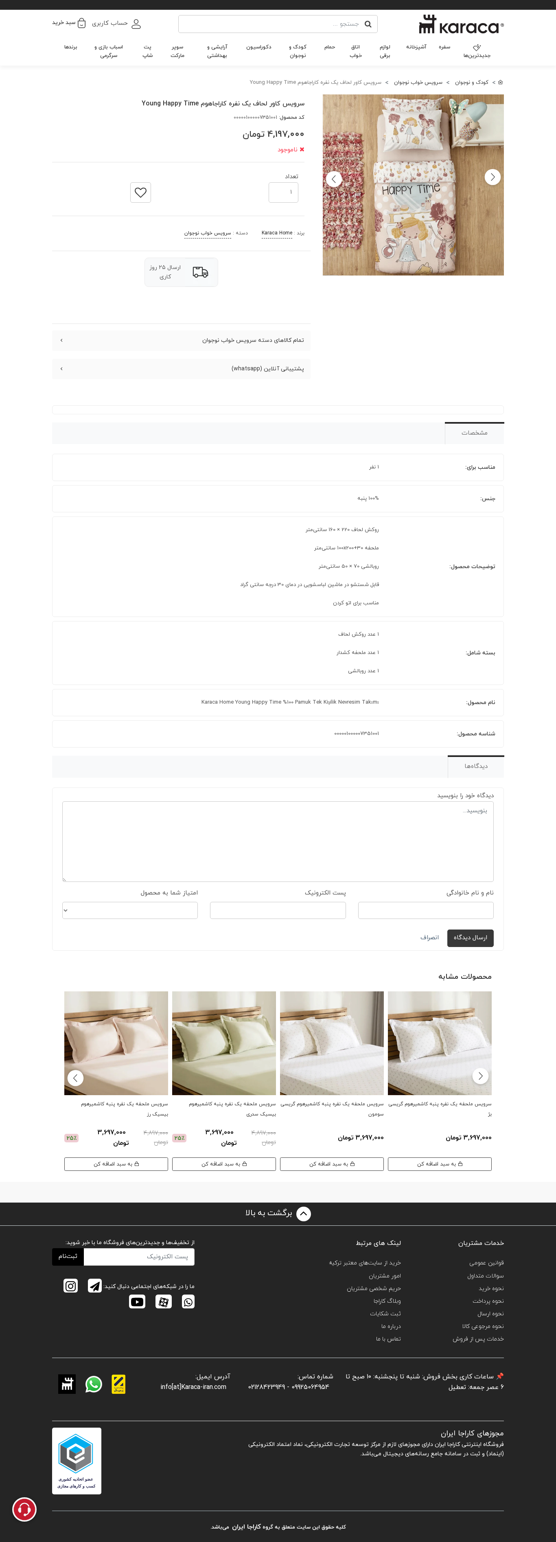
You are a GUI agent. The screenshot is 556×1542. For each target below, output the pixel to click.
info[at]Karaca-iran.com (193, 1387)
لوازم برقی (385, 51)
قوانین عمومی (486, 1263)
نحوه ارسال (490, 1314)
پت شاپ (147, 51)
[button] (68, 23)
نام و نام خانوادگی (470, 893)
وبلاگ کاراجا (387, 1301)
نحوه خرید (491, 1289)
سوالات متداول (485, 1276)
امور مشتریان (385, 1276)
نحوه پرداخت (488, 1301)
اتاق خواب (356, 51)
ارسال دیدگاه (470, 938)
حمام (329, 47)
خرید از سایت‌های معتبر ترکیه (365, 1263)
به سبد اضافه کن (437, 1164)
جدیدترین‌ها (477, 55)
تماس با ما (388, 1339)
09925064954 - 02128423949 (288, 1387)
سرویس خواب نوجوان (207, 233)
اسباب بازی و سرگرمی (108, 51)
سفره (444, 47)
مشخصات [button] (475, 433)
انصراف (429, 938)
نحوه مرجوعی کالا (483, 1326)
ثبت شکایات (385, 1314)
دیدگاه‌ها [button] (476, 766)
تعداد (291, 174)
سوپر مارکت (177, 51)
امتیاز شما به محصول (169, 893)
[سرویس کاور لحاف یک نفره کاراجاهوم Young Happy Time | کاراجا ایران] (413, 185)
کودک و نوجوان (297, 51)
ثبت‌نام (68, 1256)
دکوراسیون (258, 47)
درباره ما (391, 1326)
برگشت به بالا (269, 1213)
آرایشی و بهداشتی (217, 51)
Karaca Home (277, 233)
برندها (70, 47)
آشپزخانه (416, 47)
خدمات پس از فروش (478, 1339)
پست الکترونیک (325, 893)
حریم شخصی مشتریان (374, 1289)
